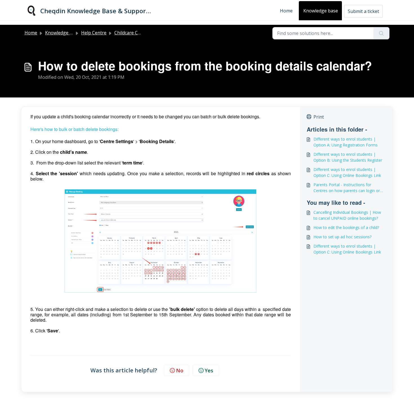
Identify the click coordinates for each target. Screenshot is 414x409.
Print (318, 117)
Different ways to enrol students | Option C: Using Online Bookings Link (347, 172)
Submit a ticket (363, 11)
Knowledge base (320, 11)
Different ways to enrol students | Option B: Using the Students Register (347, 157)
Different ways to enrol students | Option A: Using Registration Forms (345, 142)
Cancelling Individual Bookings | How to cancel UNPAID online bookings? (347, 215)
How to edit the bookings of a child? (346, 227)
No (179, 370)
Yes (209, 370)
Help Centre (93, 33)
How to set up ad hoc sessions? (342, 236)
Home (286, 11)
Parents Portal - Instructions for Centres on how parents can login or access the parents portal (346, 188)
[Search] (381, 33)
